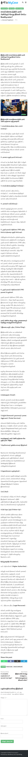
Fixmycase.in (14, 752)
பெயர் (2, 718)
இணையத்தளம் (4, 733)
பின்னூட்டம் (4, 697)
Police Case (11, 8)
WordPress (10, 754)
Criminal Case (4, 8)
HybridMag (19, 754)
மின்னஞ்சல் (3, 726)
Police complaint (19, 8)
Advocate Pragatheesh (7, 20)
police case (9, 666)
